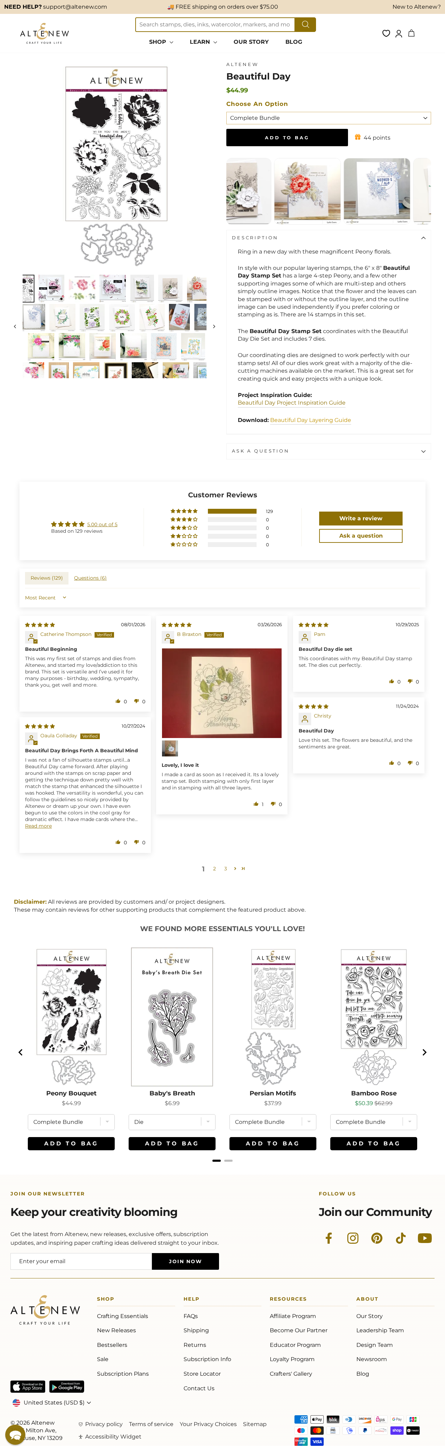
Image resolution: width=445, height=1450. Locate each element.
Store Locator (202, 1373)
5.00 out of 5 (102, 524)
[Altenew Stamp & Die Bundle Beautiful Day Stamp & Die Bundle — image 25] (145, 376)
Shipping (196, 1330)
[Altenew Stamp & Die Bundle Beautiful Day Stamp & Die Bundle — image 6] (170, 289)
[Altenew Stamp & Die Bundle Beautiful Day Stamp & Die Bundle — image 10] (92, 318)
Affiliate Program (293, 1316)
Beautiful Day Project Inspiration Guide (292, 402)
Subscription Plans (123, 1373)
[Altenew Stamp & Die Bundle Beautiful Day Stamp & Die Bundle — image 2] (51, 289)
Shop (105, 1300)
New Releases (116, 1330)
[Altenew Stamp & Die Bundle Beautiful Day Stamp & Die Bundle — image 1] (27, 289)
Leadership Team (380, 1330)
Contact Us (199, 1388)
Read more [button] (38, 826)
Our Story (369, 1316)
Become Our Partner (298, 1330)
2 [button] (214, 868)
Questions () (90, 578)
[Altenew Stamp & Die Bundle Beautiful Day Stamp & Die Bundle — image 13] (179, 318)
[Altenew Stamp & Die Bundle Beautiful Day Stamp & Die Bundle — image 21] (31, 376)
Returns (195, 1345)
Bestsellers (112, 1345)
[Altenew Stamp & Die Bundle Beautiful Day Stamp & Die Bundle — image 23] (86, 376)
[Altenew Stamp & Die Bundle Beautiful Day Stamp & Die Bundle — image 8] (32, 318)
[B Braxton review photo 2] (170, 748)
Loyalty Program (292, 1359)
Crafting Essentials (122, 1316)
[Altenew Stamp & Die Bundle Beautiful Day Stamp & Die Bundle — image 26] (176, 376)
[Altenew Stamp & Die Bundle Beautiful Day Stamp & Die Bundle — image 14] (204, 318)
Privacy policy (104, 1424)
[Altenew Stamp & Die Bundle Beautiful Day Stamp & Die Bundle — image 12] (152, 318)
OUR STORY (251, 42)
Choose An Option (257, 103)
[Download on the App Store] (27, 1387)
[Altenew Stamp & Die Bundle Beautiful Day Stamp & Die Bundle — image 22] (59, 376)
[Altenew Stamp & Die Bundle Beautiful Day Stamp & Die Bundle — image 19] (164, 347)
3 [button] (225, 868)
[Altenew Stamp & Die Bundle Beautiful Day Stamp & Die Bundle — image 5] (142, 289)
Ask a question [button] (361, 535)
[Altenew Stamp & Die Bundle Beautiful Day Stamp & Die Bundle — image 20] (193, 347)
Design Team (374, 1345)
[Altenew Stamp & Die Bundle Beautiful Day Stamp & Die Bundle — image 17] (102, 347)
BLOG (293, 42)
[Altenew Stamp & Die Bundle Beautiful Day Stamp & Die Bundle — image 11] (122, 318)
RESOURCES (288, 1300)
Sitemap (255, 1424)
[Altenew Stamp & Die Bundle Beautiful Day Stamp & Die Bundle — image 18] (133, 347)
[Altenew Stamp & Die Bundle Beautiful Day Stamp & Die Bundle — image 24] (116, 376)
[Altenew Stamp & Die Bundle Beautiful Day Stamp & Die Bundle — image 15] (41, 347)
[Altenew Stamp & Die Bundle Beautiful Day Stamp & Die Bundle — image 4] (112, 289)
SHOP (158, 42)
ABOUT (367, 1300)
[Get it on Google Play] (66, 1387)
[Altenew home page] (44, 33)
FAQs (191, 1316)
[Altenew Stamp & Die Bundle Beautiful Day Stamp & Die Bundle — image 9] (62, 318)
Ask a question (261, 451)
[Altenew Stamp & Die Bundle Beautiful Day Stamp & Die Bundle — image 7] (200, 289)
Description (255, 237)
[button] (185, 511)
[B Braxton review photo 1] (222, 693)
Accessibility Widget (113, 1436)
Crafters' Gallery (291, 1373)
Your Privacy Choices (208, 1424)
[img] (40, 625)
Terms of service (151, 1424)
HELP (192, 1300)
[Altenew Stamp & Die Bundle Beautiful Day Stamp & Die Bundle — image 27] (204, 376)
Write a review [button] (360, 518)
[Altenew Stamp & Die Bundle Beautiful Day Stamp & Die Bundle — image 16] (72, 347)
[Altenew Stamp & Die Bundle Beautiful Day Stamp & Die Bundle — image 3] (82, 289)
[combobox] (215, 24)
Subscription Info (207, 1359)
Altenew (242, 64)
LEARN (201, 42)
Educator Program (295, 1345)
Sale (102, 1359)
